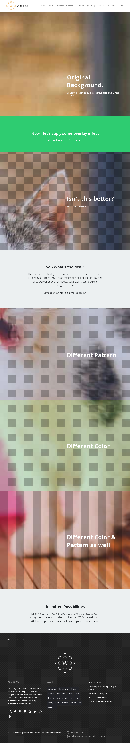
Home (9, 639)
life (63, 694)
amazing (52, 689)
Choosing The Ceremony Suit (100, 701)
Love (70, 694)
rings (77, 698)
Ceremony (63, 689)
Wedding (22, 5)
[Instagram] (20, 712)
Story (50, 703)
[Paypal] (25, 712)
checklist (74, 689)
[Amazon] (10, 712)
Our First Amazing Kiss (97, 697)
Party (77, 694)
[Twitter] (35, 712)
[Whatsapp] (40, 712)
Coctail (51, 694)
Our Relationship (94, 682)
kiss (58, 694)
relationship (67, 698)
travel (73, 703)
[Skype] (30, 712)
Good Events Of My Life (97, 693)
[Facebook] (15, 712)
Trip (79, 703)
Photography (54, 698)
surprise (64, 703)
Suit (57, 703)
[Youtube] (10, 717)
